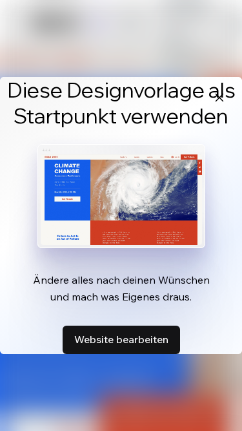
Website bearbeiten (121, 339)
